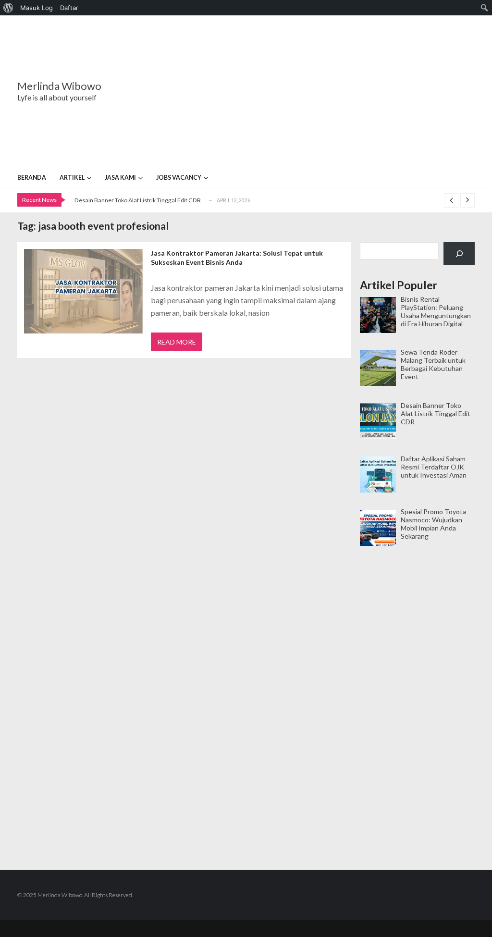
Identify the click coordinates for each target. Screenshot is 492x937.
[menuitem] (8, 7)
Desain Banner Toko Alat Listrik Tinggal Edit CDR (137, 200)
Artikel (72, 177)
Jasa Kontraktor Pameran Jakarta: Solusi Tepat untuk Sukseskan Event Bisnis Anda (237, 257)
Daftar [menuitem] (69, 8)
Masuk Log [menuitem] (36, 8)
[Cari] (459, 253)
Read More (176, 342)
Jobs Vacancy (178, 177)
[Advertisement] (306, 91)
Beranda (31, 177)
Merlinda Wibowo (59, 86)
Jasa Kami (120, 177)
